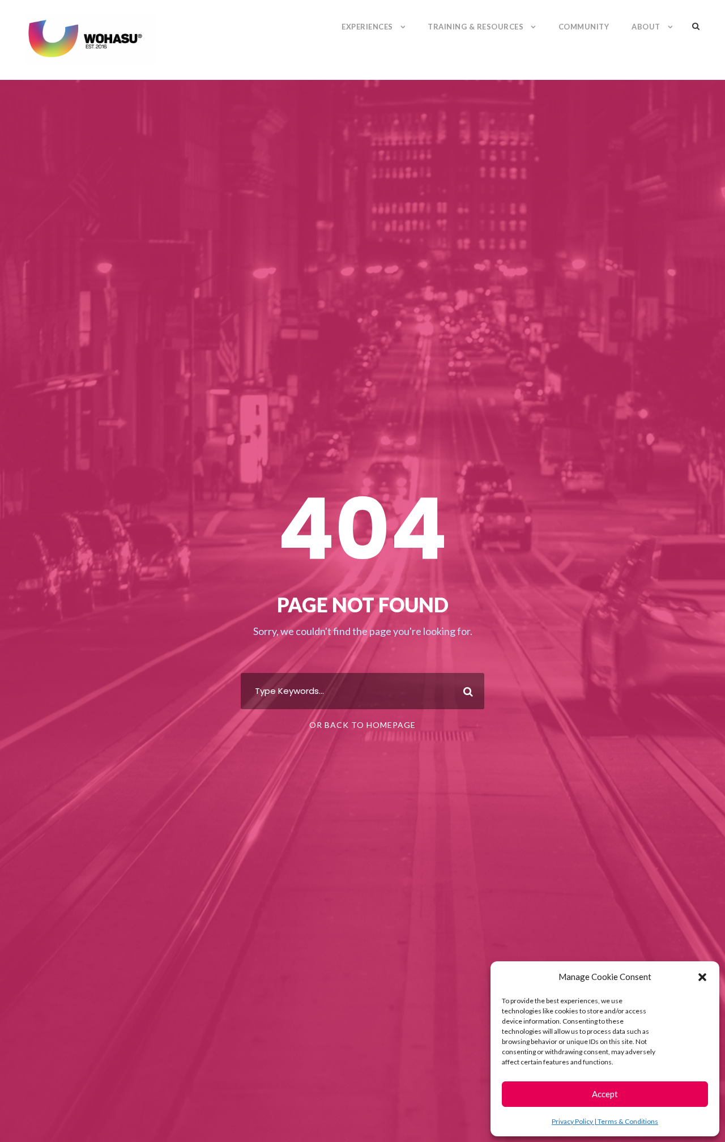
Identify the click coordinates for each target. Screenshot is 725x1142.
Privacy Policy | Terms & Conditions (605, 1121)
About (646, 26)
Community (583, 26)
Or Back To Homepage (362, 725)
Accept (605, 1094)
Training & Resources (475, 26)
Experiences (367, 26)
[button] (702, 977)
